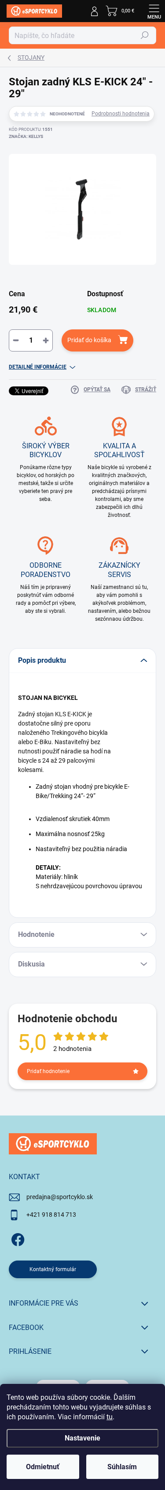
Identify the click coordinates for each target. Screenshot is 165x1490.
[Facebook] (16, 1238)
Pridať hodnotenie (48, 1071)
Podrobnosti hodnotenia (121, 114)
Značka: (26, 136)
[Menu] (154, 11)
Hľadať (144, 35)
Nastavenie (82, 1438)
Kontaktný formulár (52, 1269)
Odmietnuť (42, 1467)
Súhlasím (122, 1467)
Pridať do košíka (89, 340)
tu (109, 1417)
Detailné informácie (37, 367)
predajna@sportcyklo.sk (59, 1196)
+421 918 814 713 (51, 1214)
